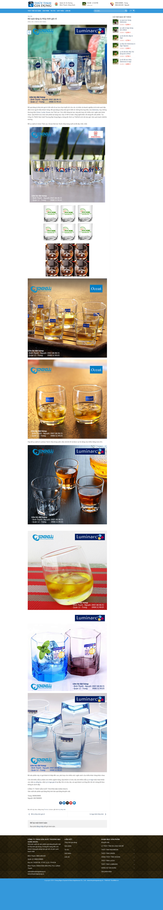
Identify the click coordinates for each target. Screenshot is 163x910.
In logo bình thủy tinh (97, 814)
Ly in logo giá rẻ (51, 782)
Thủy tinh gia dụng (34, 11)
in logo (91, 780)
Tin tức (53, 11)
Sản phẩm (45, 11)
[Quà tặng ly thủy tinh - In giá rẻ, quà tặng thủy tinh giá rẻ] (40, 4)
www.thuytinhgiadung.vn (36, 874)
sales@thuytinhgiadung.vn (37, 871)
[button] (132, 10)
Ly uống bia (38, 782)
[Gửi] (126, 10)
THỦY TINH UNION (108, 853)
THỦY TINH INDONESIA (109, 849)
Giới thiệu (60, 11)
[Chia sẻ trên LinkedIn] (74, 802)
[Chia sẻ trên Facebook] (60, 802)
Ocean (48, 112)
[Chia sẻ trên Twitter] (64, 802)
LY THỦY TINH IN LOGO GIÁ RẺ (112, 846)
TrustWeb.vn (115, 880)
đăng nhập (40, 826)
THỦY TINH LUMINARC (109, 864)
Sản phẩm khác (106, 871)
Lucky (43, 112)
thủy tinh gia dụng (35, 846)
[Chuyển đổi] (134, 850)
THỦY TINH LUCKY (108, 860)
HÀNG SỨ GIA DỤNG (108, 868)
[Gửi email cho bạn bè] (67, 802)
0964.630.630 (41, 856)
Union (38, 112)
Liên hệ (67, 11)
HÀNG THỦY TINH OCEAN (110, 857)
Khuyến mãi (105, 842)
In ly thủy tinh (61, 809)
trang (44, 21)
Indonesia (95, 110)
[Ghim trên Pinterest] (70, 802)
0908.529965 (38, 859)
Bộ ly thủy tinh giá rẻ (38, 814)
